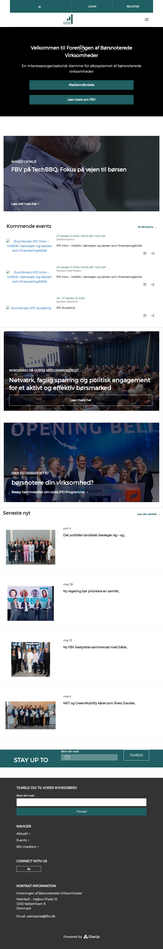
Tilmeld (136, 755)
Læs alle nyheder (147, 514)
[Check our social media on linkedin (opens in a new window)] (41, 7)
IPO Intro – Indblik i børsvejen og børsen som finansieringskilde (107, 245)
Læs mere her (80, 400)
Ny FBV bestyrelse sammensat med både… (95, 647)
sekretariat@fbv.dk (41, 916)
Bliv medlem (26, 847)
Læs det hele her (24, 204)
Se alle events (145, 226)
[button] (152, 253)
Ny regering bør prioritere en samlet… (91, 591)
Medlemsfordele (81, 85)
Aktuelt (22, 834)
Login (92, 6)
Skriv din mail (70, 751)
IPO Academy (83, 308)
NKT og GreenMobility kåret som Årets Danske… (99, 703)
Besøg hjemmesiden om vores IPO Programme (48, 492)
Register (133, 6)
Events (21, 840)
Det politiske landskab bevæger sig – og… (94, 535)
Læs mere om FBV (81, 99)
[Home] (68, 20)
